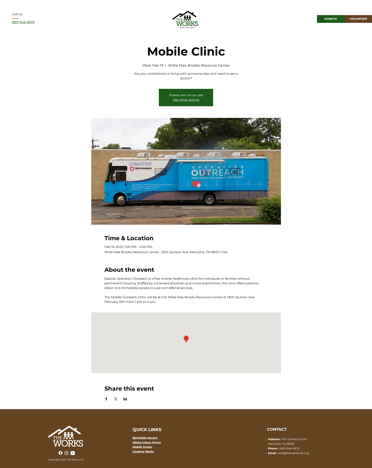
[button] (297, 19)
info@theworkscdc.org (293, 453)
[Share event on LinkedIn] (125, 398)
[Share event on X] (116, 398)
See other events (186, 100)
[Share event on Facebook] (106, 398)
